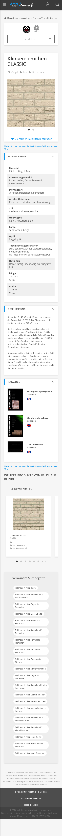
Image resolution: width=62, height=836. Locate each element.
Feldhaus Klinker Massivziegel (28, 613)
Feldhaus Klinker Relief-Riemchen (30, 701)
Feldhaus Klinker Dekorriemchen (30, 694)
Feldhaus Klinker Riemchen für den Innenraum (31, 686)
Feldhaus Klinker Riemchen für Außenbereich (29, 596)
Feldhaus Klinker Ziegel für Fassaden (27, 606)
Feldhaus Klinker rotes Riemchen (30, 753)
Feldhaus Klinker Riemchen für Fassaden (29, 632)
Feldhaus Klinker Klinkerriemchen (30, 668)
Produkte (29, 39)
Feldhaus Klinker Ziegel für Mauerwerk (27, 677)
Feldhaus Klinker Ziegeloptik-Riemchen (28, 661)
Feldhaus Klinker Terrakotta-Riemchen (28, 641)
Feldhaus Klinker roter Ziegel (28, 737)
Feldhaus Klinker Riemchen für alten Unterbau (29, 729)
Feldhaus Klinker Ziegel (25, 587)
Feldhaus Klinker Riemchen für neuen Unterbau (29, 719)
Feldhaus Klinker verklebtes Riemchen (27, 651)
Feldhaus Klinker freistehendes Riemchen (29, 745)
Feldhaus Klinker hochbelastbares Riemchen (30, 709)
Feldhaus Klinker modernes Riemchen (27, 622)
